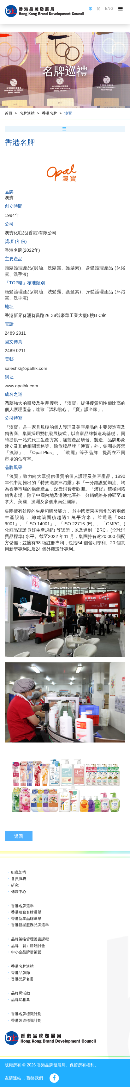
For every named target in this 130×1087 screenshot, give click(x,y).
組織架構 (18, 872)
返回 (18, 836)
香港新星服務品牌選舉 (30, 925)
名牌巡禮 (27, 113)
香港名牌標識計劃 (26, 1014)
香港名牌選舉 (22, 906)
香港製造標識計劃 (26, 1020)
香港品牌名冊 (22, 979)
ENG (109, 8)
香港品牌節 (20, 972)
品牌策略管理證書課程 (30, 939)
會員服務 (18, 878)
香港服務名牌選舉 (26, 912)
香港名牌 (49, 113)
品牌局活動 (20, 993)
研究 (15, 885)
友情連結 (13, 1078)
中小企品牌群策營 (26, 952)
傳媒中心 (18, 891)
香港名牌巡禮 (22, 966)
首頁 (8, 113)
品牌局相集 (20, 999)
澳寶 (68, 113)
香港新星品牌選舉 (26, 918)
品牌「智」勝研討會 (28, 946)
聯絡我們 (35, 1078)
